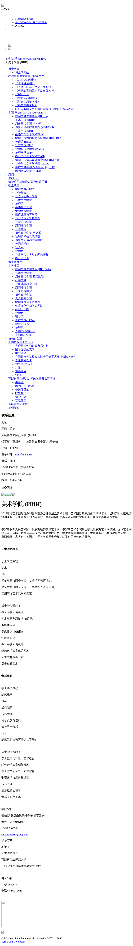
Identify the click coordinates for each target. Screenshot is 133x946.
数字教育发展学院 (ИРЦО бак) (33, 269)
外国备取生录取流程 (20, 342)
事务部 (19, 382)
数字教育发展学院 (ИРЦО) (31, 116)
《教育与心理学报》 (27, 97)
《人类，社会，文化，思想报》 (34, 87)
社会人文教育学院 (26, 196)
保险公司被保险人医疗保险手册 (27, 181)
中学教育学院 (23, 210)
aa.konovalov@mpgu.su (14, 834)
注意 (18, 367)
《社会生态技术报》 (27, 101)
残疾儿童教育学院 (26, 214)
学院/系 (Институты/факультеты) (27, 58)
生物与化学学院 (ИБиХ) (29, 134)
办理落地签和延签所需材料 (31, 345)
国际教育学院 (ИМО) (28, 170)
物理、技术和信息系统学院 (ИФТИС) (38, 138)
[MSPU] (2, 5)
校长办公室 (15, 338)
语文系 (19, 247)
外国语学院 (22, 243)
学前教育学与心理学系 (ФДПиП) (35, 167)
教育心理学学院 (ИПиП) (30, 156)
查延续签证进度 (18, 404)
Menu (7, 8)
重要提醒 (20, 371)
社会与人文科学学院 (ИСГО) (32, 163)
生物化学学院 (23, 207)
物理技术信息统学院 (27, 236)
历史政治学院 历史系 (28, 232)
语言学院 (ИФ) (24, 145)
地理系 (19, 203)
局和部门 (13, 178)
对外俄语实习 (23, 364)
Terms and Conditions (13, 941)
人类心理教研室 (25, 331)
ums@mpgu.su (23, 454)
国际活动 (20, 353)
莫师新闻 (13, 407)
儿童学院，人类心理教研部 (31, 254)
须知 (18, 374)
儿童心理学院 (23, 221)
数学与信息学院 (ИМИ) (29, 149)
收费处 (19, 393)
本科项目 (13, 265)
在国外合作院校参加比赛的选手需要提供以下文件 (45, 356)
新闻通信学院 (23, 225)
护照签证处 (22, 389)
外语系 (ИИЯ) (23, 141)
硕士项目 (13, 185)
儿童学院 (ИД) (24, 130)
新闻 (11, 174)
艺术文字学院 (23, 200)
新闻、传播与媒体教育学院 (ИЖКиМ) (38, 159)
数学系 (19, 251)
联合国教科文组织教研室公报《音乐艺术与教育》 (45, 108)
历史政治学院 (23, 294)
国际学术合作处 (25, 385)
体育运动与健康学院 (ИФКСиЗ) (34, 127)
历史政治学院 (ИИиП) (28, 123)
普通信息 (20, 400)
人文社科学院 (23, 298)
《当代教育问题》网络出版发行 (34, 90)
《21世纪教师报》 (26, 79)
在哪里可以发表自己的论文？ (26, 76)
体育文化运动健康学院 (29, 240)
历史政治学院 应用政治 (29, 276)
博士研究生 (15, 68)
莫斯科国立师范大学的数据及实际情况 (31, 378)
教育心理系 (22, 258)
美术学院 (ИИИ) (25, 119)
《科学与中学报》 (26, 105)
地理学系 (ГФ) (24, 152)
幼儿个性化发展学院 (27, 218)
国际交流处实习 (25, 349)
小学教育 (20, 192)
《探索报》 (22, 94)
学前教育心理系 (25, 189)
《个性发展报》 (25, 83)
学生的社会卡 (23, 360)
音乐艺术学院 (23, 291)
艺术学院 (20, 229)
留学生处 (20, 396)
